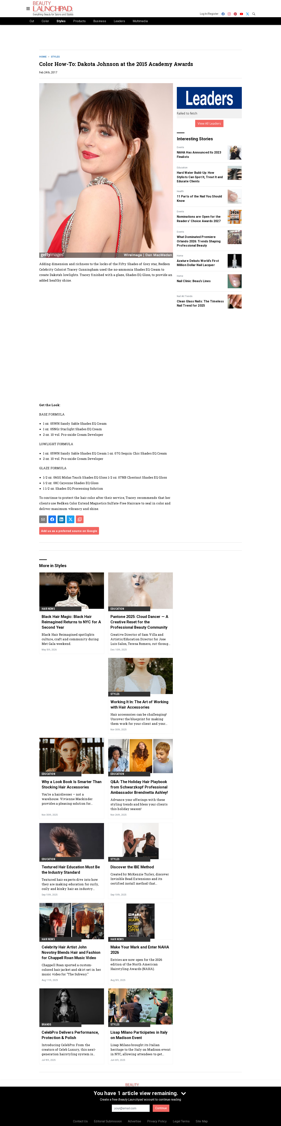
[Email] (43, 519)
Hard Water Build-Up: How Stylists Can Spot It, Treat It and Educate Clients (200, 177)
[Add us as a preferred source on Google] (80, 519)
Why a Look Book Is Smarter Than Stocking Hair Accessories (72, 784)
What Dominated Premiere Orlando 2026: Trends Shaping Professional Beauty (199, 241)
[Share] (52, 519)
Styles (55, 56)
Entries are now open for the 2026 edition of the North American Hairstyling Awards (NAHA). (136, 964)
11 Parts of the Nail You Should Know (199, 198)
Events (180, 147)
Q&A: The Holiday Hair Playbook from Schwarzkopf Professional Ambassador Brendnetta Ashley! (139, 787)
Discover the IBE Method (132, 867)
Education (182, 167)
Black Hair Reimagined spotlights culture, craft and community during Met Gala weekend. (70, 639)
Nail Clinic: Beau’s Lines (194, 281)
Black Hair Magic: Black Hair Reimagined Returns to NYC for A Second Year (71, 622)
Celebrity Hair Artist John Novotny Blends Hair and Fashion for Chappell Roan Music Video (71, 952)
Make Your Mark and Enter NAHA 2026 (139, 950)
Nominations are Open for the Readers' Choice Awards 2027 (199, 219)
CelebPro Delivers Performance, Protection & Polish (70, 1035)
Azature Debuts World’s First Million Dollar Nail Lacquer (198, 263)
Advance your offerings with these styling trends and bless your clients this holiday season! (138, 804)
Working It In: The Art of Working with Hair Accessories (139, 705)
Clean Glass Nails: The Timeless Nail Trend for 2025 (200, 303)
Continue (161, 1108)
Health (180, 191)
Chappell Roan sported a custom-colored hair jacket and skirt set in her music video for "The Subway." (71, 969)
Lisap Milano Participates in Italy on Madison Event (138, 1035)
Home (42, 56)
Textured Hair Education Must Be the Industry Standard (71, 870)
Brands (46, 1024)
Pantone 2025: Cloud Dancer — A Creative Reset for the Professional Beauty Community (139, 622)
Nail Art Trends (184, 296)
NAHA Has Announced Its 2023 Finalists (199, 154)
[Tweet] (70, 519)
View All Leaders (209, 123)
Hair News (48, 608)
